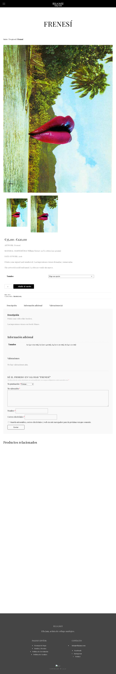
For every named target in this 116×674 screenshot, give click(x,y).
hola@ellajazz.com (78, 646)
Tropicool (12, 39)
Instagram (78, 654)
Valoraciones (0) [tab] (56, 305)
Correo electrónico (16, 417)
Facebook (77, 650)
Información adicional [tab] (33, 305)
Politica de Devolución (40, 651)
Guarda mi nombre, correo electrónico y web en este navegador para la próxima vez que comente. (50, 422)
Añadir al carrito (24, 286)
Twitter (78, 656)
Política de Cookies (40, 654)
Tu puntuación (14, 384)
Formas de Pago (40, 646)
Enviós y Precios (40, 648)
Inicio (5, 39)
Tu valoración (13, 388)
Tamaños (10, 276)
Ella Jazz (58, 3)
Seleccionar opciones (30, 514)
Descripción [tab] (12, 305)
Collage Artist (58, 6)
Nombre (11, 411)
